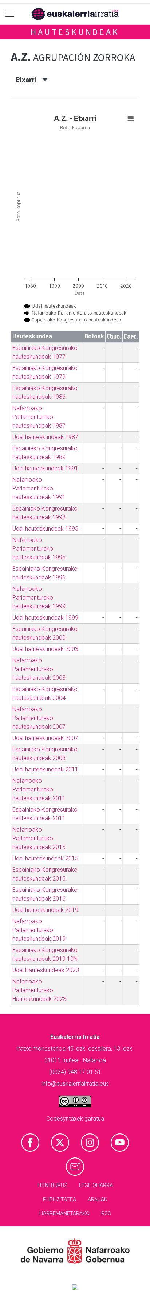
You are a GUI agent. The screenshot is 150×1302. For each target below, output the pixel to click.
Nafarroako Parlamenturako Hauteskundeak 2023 (39, 990)
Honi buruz (52, 1185)
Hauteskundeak (75, 32)
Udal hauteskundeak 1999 (45, 617)
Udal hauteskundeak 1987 (45, 437)
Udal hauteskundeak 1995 (45, 528)
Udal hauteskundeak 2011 (45, 769)
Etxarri (29, 79)
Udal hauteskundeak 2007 (45, 738)
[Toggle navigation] (10, 14)
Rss (106, 1213)
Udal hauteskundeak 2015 (45, 858)
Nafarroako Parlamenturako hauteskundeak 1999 (39, 597)
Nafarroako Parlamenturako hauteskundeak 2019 (39, 930)
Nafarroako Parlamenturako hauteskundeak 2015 (39, 838)
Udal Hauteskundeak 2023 (45, 970)
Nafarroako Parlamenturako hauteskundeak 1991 (39, 488)
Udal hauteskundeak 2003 (45, 649)
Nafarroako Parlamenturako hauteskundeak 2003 (39, 669)
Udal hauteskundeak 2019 (45, 909)
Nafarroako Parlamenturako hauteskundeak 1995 (39, 548)
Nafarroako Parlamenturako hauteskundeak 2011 (39, 789)
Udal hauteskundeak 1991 (45, 468)
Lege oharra (96, 1185)
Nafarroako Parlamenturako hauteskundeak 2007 (39, 718)
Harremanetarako (64, 1213)
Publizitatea (59, 1200)
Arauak (97, 1200)
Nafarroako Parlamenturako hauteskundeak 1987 (39, 417)
